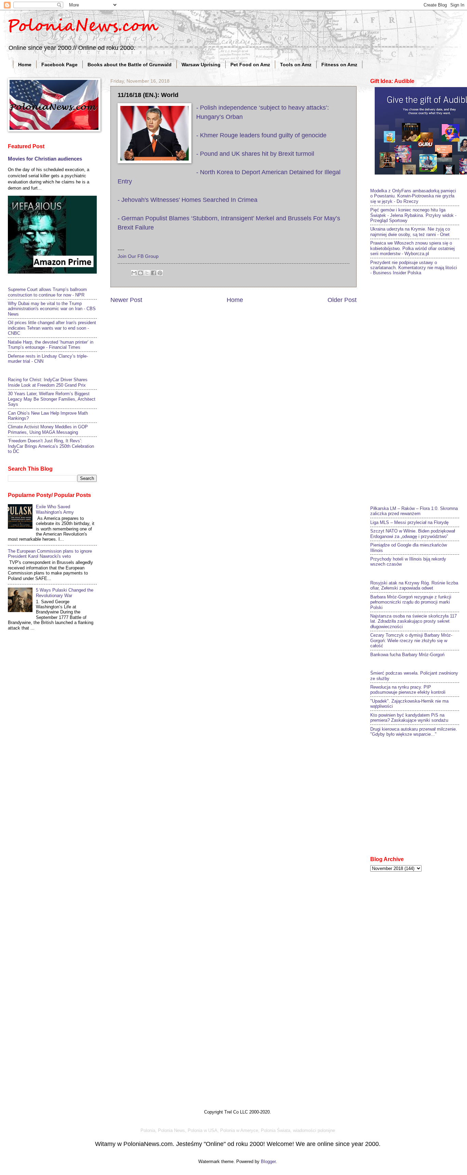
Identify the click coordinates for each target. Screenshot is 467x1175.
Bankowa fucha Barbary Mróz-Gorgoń (407, 654)
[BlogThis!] (140, 272)
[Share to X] (147, 272)
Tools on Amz (295, 64)
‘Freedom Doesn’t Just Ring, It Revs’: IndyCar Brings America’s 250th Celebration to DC (51, 446)
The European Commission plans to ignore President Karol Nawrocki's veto (50, 554)
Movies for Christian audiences (45, 159)
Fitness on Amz (339, 64)
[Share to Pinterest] (160, 272)
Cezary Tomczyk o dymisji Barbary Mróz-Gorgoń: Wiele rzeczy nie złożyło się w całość (411, 640)
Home (24, 64)
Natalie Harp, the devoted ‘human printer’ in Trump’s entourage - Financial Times (50, 345)
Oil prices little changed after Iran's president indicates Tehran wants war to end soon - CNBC (52, 328)
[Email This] (134, 272)
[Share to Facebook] (153, 272)
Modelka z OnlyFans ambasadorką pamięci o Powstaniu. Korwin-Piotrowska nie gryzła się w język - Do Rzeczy (413, 196)
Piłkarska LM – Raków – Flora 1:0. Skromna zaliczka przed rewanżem (414, 511)
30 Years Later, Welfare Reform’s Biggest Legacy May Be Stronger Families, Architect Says (51, 399)
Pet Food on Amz (250, 64)
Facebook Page (59, 64)
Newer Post (126, 299)
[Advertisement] (418, 389)
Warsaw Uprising (201, 64)
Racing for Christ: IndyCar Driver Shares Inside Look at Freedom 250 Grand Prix (48, 382)
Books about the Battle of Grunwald (130, 64)
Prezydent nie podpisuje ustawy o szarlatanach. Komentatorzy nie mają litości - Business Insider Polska (413, 268)
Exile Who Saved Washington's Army (55, 509)
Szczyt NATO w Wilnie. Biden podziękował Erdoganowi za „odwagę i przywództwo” (412, 533)
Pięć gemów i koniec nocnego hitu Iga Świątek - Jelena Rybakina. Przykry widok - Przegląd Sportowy (413, 215)
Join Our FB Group (138, 256)
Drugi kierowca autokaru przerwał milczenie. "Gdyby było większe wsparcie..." (413, 732)
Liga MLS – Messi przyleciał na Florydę (409, 522)
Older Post (342, 299)
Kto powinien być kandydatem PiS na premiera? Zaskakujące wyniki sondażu (409, 718)
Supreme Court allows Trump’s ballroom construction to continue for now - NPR (47, 292)
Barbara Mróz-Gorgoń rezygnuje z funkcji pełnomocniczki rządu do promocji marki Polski (410, 602)
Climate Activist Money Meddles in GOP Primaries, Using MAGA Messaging (48, 429)
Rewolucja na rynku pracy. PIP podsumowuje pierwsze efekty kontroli (407, 690)
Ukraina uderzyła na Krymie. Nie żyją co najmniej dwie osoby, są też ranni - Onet (410, 231)
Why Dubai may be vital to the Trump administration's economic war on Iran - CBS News (52, 309)
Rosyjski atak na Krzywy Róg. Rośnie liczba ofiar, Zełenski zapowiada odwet (414, 585)
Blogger (268, 1161)
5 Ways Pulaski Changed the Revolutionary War (64, 593)
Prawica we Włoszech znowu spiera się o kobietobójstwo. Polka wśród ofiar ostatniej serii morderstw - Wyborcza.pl (412, 248)
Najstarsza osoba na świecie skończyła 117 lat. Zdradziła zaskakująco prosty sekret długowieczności (413, 621)
